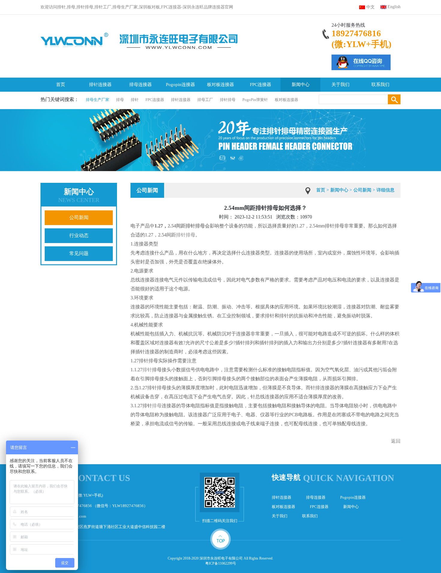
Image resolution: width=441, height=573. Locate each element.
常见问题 (78, 253)
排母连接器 (140, 84)
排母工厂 (205, 99)
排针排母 (228, 99)
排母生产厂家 (97, 99)
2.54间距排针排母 (186, 225)
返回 (395, 441)
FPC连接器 (260, 84)
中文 (370, 7)
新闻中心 (301, 84)
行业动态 (78, 235)
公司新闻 (78, 217)
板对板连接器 (220, 84)
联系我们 (380, 84)
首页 (60, 84)
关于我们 (341, 84)
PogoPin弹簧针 (255, 99)
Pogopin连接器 (180, 84)
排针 (135, 99)
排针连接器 (100, 84)
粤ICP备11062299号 (220, 563)
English (394, 6)
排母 (120, 99)
